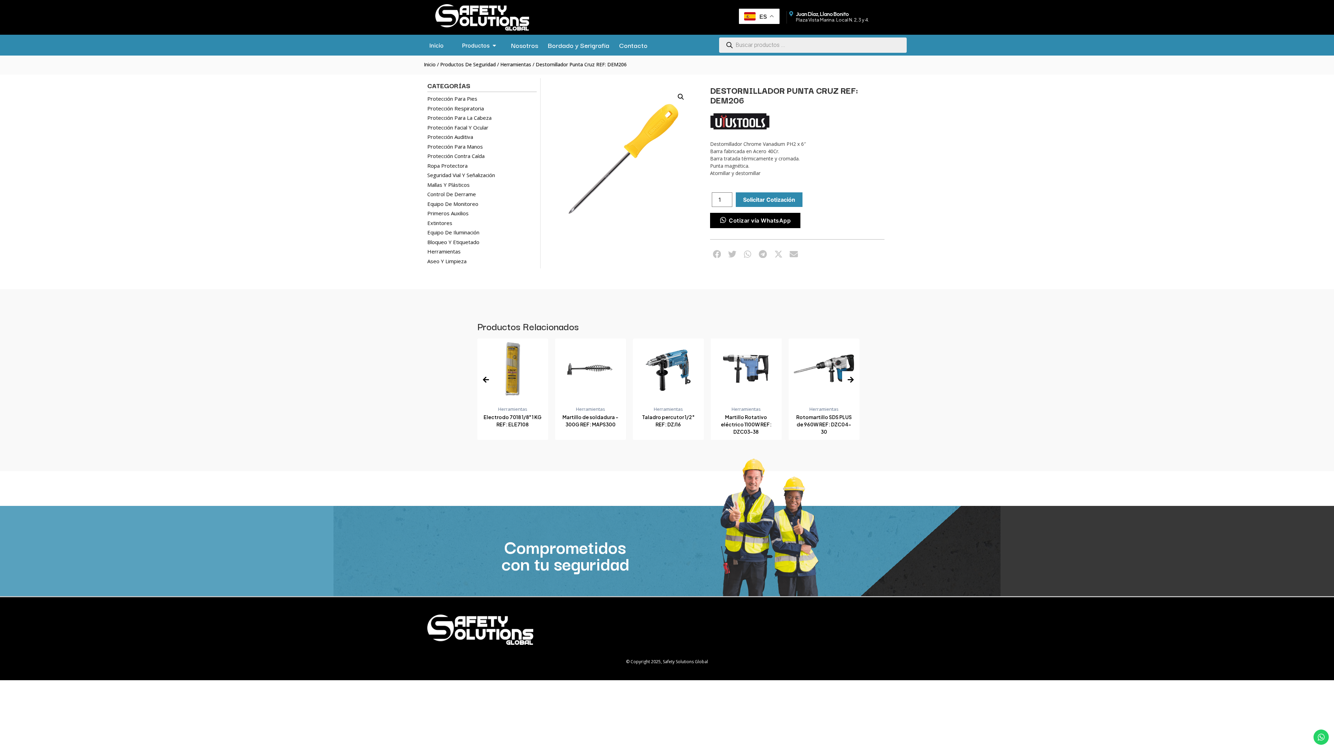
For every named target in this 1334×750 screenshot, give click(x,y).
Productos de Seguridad (468, 64)
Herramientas (515, 64)
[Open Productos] (494, 45)
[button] (681, 97)
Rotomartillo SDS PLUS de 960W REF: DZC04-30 (746, 424)
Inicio (430, 64)
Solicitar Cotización (769, 199)
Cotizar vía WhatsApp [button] (760, 220)
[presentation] (486, 380)
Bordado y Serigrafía (578, 45)
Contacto (633, 45)
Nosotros (524, 45)
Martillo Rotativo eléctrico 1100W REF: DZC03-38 (668, 424)
